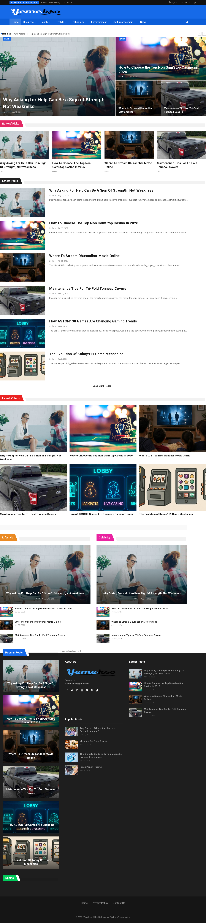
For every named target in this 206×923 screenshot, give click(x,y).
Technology (77, 22)
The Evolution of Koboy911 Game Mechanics (86, 354)
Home (43, 2)
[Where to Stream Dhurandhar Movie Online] (138, 98)
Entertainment (99, 22)
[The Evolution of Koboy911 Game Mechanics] (22, 366)
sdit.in (127, 917)
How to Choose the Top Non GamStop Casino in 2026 (93, 223)
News (143, 22)
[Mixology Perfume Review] (71, 744)
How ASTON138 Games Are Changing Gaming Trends (93, 321)
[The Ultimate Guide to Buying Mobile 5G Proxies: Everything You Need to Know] (71, 757)
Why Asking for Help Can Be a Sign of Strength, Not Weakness (43, 34)
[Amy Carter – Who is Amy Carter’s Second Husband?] (71, 731)
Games (122, 39)
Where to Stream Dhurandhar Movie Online (84, 256)
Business (28, 22)
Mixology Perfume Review (94, 741)
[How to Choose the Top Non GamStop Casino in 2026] (76, 145)
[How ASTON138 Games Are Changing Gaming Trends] (22, 333)
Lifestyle (59, 22)
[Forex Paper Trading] (71, 770)
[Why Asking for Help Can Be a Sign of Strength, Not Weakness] (24, 145)
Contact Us (67, 2)
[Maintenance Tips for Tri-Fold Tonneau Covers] (22, 300)
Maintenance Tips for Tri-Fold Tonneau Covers (87, 288)
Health (44, 22)
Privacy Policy (54, 2)
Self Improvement (123, 22)
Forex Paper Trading (91, 767)
